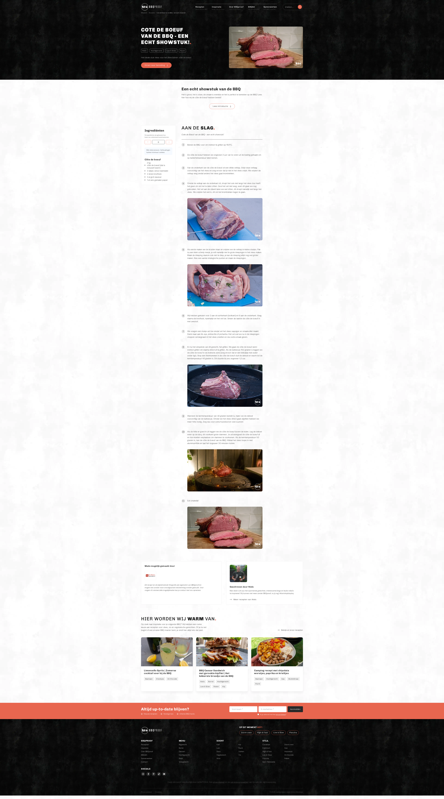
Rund (182, 51)
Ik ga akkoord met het (273, 714)
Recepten (201, 8)
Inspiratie (218, 8)
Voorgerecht (184, 762)
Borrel (181, 748)
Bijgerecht (183, 744)
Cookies (158, 792)
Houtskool (288, 751)
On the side (289, 755)
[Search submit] (300, 7)
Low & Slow (171, 51)
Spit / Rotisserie (268, 762)
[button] (222, 106)
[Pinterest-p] (154, 774)
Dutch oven (288, 744)
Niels (144, 51)
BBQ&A (253, 8)
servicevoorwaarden (239, 782)
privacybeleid (281, 714)
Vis (240, 755)
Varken (241, 751)
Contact (144, 762)
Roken (286, 758)
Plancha (265, 758)
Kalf (218, 744)
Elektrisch (266, 748)
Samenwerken (270, 8)
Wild (218, 758)
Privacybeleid (146, 792)
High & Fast (267, 751)
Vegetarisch (221, 755)
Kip (240, 744)
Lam (218, 748)
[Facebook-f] (148, 774)
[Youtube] (164, 774)
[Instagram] (143, 774)
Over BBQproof (236, 8)
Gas (286, 748)
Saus (181, 758)
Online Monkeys (296, 792)
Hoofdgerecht (156, 51)
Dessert (182, 751)
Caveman (266, 744)
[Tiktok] (159, 774)
